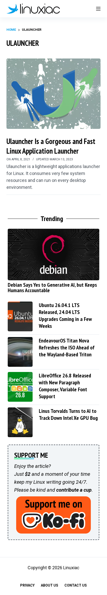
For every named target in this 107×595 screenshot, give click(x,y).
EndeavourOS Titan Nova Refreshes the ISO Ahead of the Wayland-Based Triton (67, 347)
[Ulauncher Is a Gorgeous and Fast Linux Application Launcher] (53, 93)
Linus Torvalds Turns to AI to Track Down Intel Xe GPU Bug (68, 414)
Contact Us (75, 585)
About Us (49, 585)
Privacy (27, 585)
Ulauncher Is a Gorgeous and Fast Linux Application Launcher (50, 146)
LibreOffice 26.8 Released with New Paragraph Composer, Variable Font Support (65, 386)
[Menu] (98, 8)
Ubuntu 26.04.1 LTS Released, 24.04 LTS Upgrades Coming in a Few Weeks (65, 315)
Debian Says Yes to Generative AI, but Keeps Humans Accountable (52, 287)
